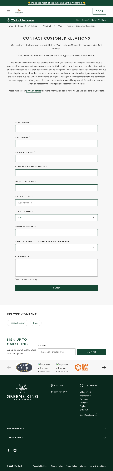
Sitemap (83, 466)
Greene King (15, 437)
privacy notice (33, 90)
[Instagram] (15, 450)
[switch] (42, 245)
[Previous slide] (9, 367)
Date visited (24, 196)
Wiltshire (32, 25)
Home (10, 25)
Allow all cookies (92, 266)
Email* (42, 345)
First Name (23, 122)
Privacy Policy (71, 466)
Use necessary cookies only (56, 266)
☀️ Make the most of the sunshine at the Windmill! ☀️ (56, 2)
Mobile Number (25, 181)
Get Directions (87, 415)
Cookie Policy (57, 466)
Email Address (25, 152)
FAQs (59, 25)
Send (56, 288)
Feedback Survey (17, 322)
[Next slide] (104, 367)
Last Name (22, 137)
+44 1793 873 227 (58, 392)
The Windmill (15, 428)
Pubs (20, 25)
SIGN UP (92, 352)
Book (99, 11)
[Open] (8, 11)
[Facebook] (8, 450)
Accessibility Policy (40, 466)
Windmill (47, 25)
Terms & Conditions (97, 466)
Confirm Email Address (31, 167)
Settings (99, 256)
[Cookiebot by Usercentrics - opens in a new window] (97, 203)
